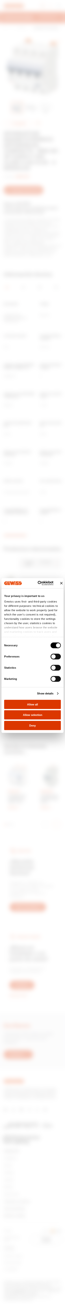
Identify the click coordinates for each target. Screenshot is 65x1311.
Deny (32, 725)
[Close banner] (61, 583)
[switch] (56, 656)
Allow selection (32, 714)
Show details (45, 693)
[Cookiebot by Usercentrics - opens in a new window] (39, 583)
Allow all (32, 704)
